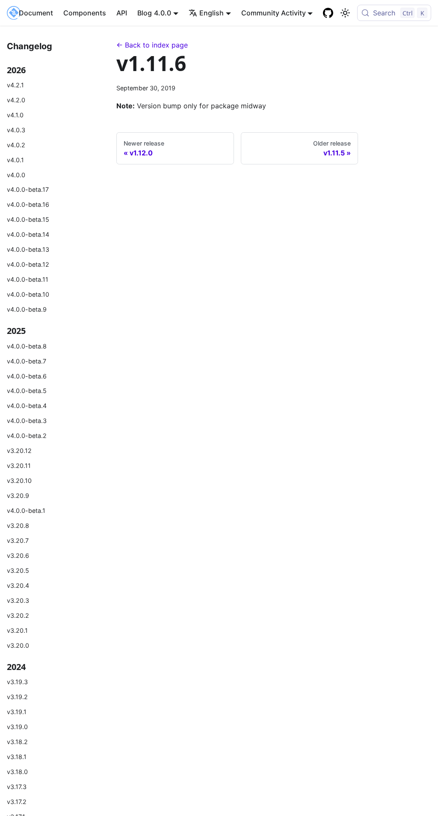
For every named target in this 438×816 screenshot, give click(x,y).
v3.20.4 (18, 585)
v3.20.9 (18, 495)
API (121, 13)
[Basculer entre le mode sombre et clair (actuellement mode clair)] (345, 13)
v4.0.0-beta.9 (27, 309)
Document (36, 13)
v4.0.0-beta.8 (27, 346)
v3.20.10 (19, 480)
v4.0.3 (16, 130)
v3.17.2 (17, 801)
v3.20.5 (18, 570)
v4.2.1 (15, 85)
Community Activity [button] (273, 13)
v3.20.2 (18, 615)
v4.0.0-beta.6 (27, 376)
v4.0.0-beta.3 (27, 420)
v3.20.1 (17, 630)
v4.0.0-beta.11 (27, 279)
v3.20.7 (18, 540)
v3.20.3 (18, 600)
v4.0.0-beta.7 (26, 361)
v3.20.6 (18, 555)
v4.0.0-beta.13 (28, 249)
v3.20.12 (19, 450)
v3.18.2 (17, 741)
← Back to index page (152, 45)
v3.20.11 (19, 465)
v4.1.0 (15, 115)
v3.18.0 (17, 771)
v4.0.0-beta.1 (26, 510)
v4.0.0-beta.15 (28, 219)
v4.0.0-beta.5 (27, 390)
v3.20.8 (18, 525)
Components (84, 13)
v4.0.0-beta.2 (27, 435)
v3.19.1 (17, 711)
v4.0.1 (15, 160)
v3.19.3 (17, 681)
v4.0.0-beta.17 (28, 189)
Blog (144, 13)
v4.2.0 (16, 100)
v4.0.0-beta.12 (28, 264)
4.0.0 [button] (162, 13)
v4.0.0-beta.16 (28, 204)
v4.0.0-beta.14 (28, 234)
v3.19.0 (17, 726)
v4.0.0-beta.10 (28, 294)
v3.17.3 (17, 786)
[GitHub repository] (328, 13)
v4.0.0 (16, 175)
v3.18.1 (17, 756)
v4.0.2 (16, 145)
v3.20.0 (18, 645)
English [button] (211, 13)
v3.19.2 (17, 696)
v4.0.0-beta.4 (27, 405)
